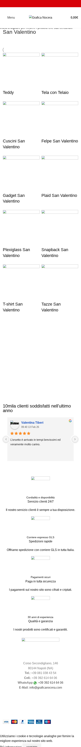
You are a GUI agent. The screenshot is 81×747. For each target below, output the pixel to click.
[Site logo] (40, 17)
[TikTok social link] (47, 3)
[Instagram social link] (38, 3)
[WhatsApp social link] (42, 3)
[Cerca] (63, 17)
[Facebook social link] (33, 3)
